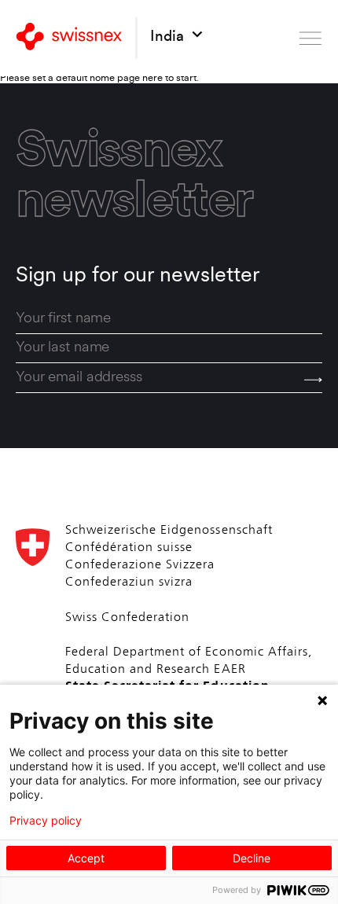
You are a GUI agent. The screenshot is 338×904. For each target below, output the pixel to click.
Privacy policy (45, 820)
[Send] (313, 379)
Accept (86, 858)
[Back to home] (69, 38)
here (152, 78)
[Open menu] (310, 38)
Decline (251, 858)
